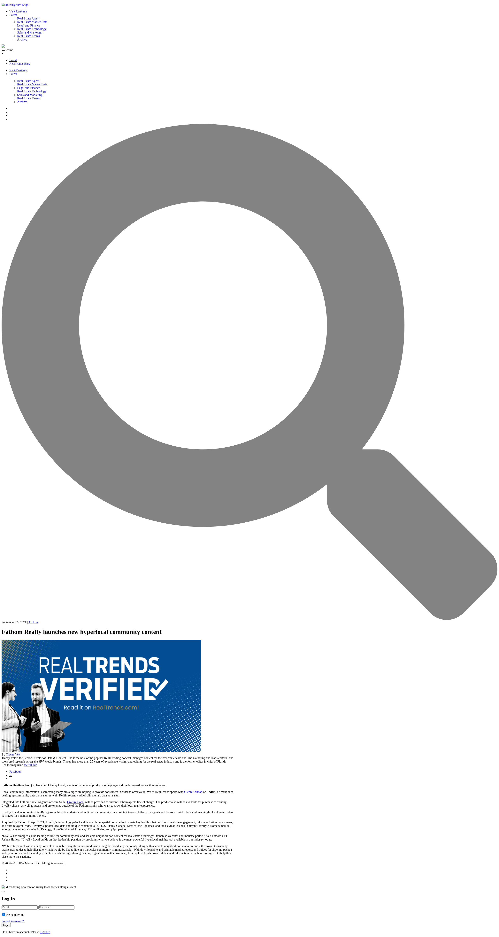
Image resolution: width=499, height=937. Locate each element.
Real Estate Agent (28, 18)
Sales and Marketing (29, 32)
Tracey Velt (13, 754)
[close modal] (3, 891)
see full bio (30, 765)
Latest (13, 15)
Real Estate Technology (31, 29)
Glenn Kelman (193, 792)
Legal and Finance (28, 25)
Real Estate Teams (28, 36)
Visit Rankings (18, 11)
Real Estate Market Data (32, 22)
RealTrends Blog (19, 63)
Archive (22, 39)
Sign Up (45, 932)
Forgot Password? (13, 921)
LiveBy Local (75, 802)
